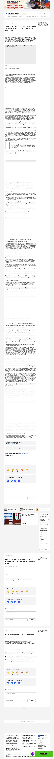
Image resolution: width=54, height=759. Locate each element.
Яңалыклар (9, 23)
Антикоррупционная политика (11, 754)
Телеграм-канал (25, 453)
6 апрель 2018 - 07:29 (8, 637)
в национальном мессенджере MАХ (13, 448)
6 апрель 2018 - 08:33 (8, 566)
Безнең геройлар (30, 16)
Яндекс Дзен (44, 753)
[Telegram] (15, 481)
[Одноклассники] (12, 481)
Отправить (32, 497)
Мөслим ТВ (21, 16)
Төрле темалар (30, 721)
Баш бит (8, 16)
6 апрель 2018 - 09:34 (8, 33)
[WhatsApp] (19, 481)
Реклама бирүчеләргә (40, 16)
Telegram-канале (10, 443)
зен (12, 455)
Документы (22, 721)
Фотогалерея (14, 16)
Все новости (44, 549)
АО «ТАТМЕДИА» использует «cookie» (13, 754)
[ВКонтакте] (8, 481)
